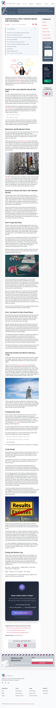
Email (33, 657)
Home (18, 4)
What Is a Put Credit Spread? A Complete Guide (19, 628)
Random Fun (45, 28)
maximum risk (23, 141)
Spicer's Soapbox (46, 35)
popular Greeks (22, 365)
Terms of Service (33, 695)
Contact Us (45, 693)
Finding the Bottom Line (12, 51)
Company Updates (46, 38)
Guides (3, 695)
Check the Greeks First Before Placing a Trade (18, 44)
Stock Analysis (18, 693)
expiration (7, 178)
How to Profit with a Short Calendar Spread (17, 632)
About (31, 4)
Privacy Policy (32, 693)
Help (46, 4)
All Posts (44, 22)
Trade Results (18, 691)
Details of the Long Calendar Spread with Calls (18, 32)
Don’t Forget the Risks (12, 39)
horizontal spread (9, 107)
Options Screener (19, 695)
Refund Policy (32, 691)
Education (7, 24)
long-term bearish (19, 78)
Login (53, 4)
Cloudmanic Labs (25, 703)
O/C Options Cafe (8, 3)
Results (39, 4)
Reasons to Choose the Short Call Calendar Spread (19, 37)
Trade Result (10, 48)
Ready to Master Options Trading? (14, 53)
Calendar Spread (18, 635)
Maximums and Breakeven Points (15, 35)
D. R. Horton (18, 422)
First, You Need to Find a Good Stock (15, 41)
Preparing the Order (11, 46)
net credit (18, 81)
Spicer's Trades (45, 31)
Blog (24, 4)
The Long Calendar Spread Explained (16, 630)
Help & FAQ (45, 691)
